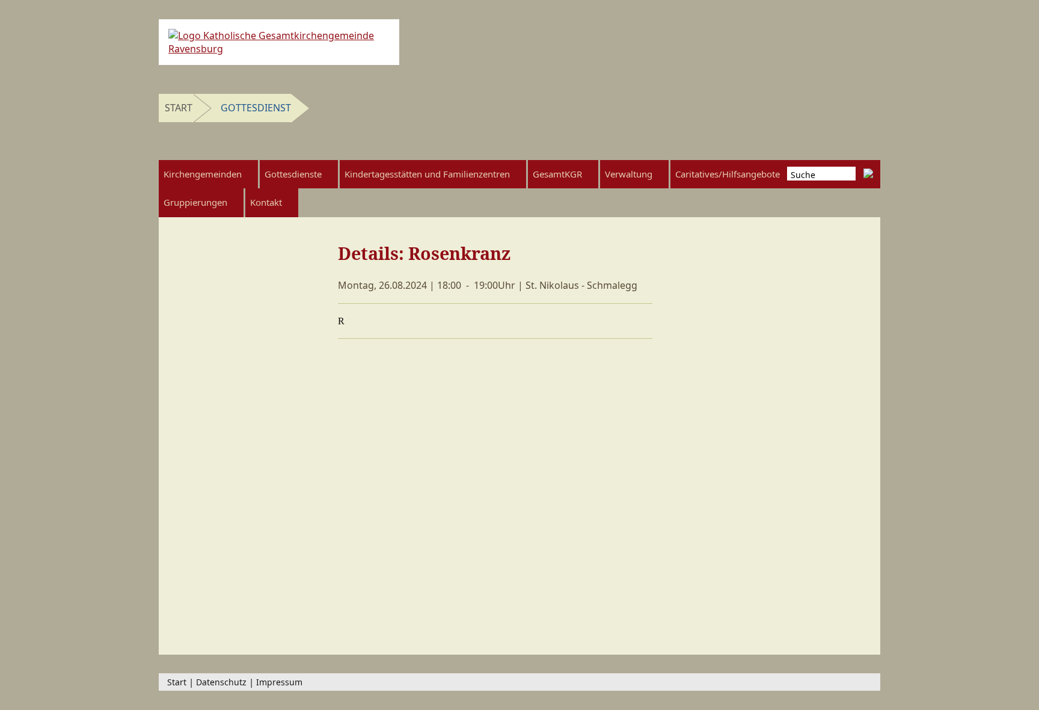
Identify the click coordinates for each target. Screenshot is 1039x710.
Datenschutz (221, 682)
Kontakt (266, 202)
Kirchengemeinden (203, 174)
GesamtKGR (557, 174)
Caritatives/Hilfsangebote (727, 174)
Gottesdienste (293, 174)
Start (178, 107)
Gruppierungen (195, 202)
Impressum (279, 682)
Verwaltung (628, 174)
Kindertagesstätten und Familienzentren (427, 174)
